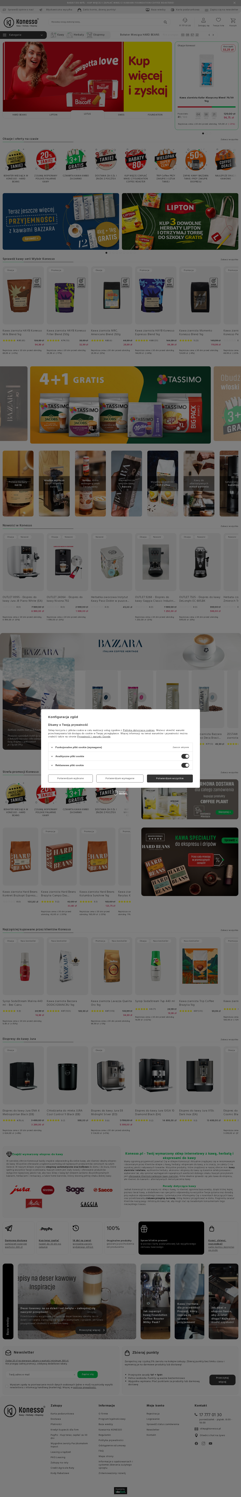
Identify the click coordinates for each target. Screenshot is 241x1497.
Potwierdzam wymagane (120, 778)
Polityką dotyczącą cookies (139, 730)
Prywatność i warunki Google (93, 736)
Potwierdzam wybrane (70, 778)
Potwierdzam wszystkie (170, 778)
